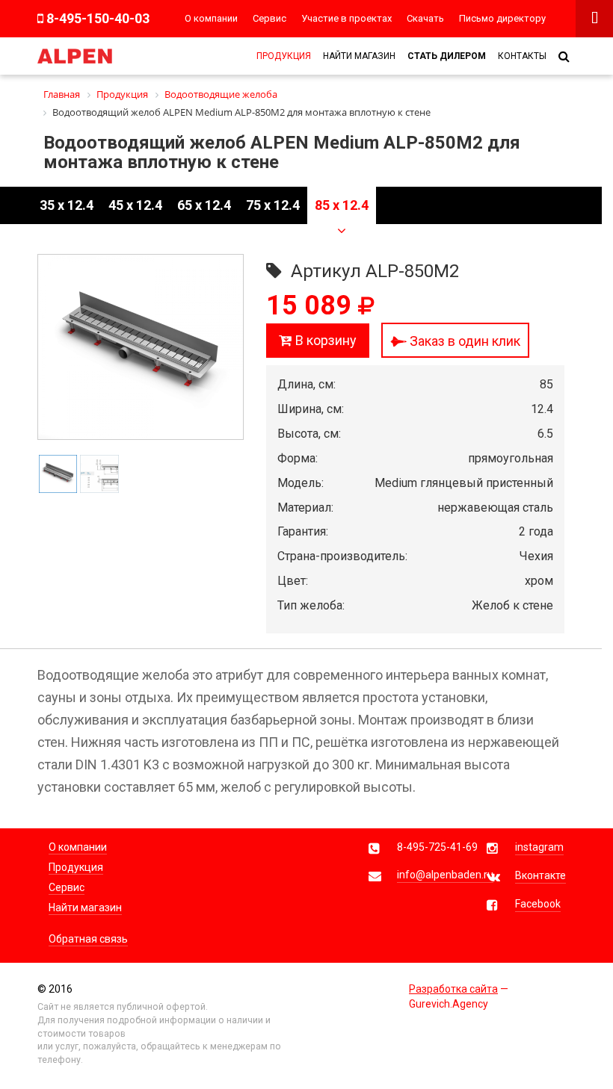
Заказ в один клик (463, 341)
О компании (211, 18)
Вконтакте (540, 875)
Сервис (269, 18)
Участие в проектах (346, 18)
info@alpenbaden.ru (445, 875)
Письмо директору (502, 18)
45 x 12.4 (135, 205)
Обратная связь (88, 939)
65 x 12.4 (204, 205)
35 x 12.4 (66, 205)
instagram (539, 847)
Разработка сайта (453, 989)
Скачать (425, 18)
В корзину (324, 340)
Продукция (283, 56)
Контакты (522, 56)
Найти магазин (359, 56)
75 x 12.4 (273, 205)
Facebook (538, 904)
